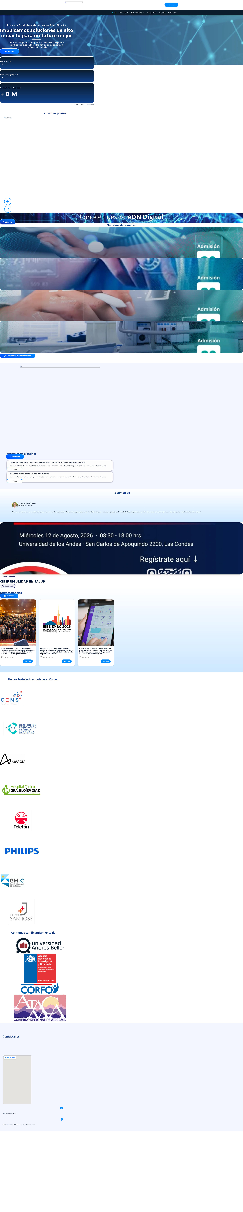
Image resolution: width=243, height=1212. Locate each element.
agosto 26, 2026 (9, 657)
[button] (171, 5)
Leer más (28, 661)
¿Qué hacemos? (136, 12)
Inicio (114, 12)
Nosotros (122, 12)
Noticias (162, 12)
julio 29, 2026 (86, 657)
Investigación (151, 12)
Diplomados (172, 12)
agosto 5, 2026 (48, 657)
